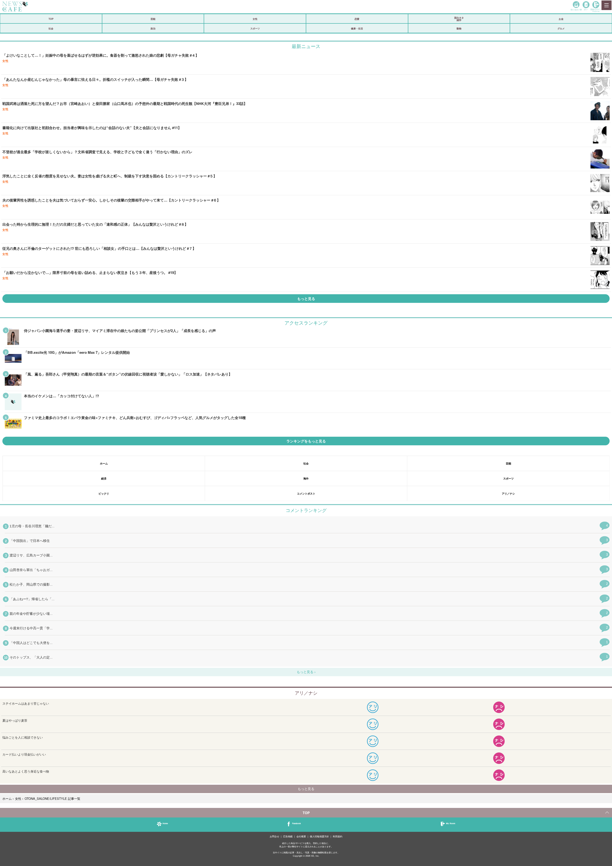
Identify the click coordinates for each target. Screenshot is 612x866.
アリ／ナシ (508, 493)
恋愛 (357, 19)
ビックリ (103, 493)
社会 (51, 28)
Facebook (296, 823)
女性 (255, 19)
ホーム (104, 463)
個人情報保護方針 (319, 836)
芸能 (153, 19)
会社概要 (301, 836)
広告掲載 (288, 836)
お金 (561, 19)
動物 (459, 28)
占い (586, 9)
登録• (595, 10)
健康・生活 (357, 28)
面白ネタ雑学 (459, 18)
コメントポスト (306, 493)
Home (165, 823)
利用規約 (337, 836)
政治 (153, 28)
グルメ (561, 28)
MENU (606, 5)
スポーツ (255, 28)
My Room (450, 823)
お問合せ (274, 836)
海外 (306, 478)
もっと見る (306, 298)
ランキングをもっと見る (306, 441)
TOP (51, 19)
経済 (103, 478)
